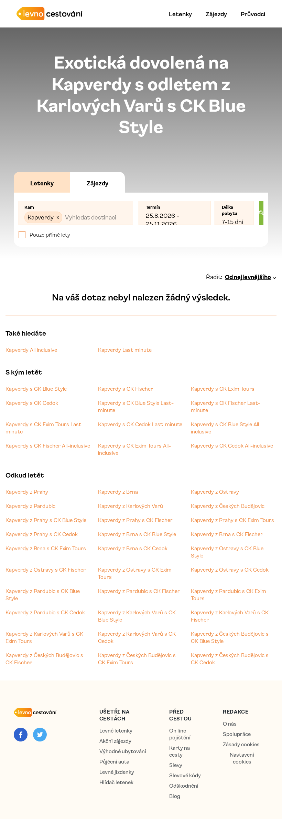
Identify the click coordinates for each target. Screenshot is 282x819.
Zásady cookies (241, 744)
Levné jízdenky (116, 772)
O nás (230, 723)
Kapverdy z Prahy (27, 492)
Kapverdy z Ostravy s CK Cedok (230, 569)
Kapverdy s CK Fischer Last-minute (225, 406)
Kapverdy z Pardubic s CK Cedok (45, 612)
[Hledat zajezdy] (261, 213)
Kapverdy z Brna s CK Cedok (132, 548)
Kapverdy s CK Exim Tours (222, 389)
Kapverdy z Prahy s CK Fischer (135, 520)
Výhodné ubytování (122, 751)
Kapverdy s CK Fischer (125, 389)
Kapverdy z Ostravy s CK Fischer (46, 569)
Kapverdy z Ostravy (215, 492)
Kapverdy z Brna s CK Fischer (227, 534)
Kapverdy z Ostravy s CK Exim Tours (135, 573)
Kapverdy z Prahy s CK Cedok (42, 534)
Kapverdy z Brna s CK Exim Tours (46, 548)
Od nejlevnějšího (248, 276)
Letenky (180, 14)
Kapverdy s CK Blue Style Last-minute (136, 406)
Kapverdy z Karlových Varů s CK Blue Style (137, 616)
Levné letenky (115, 730)
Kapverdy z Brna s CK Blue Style (137, 534)
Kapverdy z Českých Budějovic (227, 506)
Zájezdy (216, 14)
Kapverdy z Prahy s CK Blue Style (46, 520)
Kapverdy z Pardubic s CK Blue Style (43, 594)
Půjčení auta (114, 761)
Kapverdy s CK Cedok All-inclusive (232, 445)
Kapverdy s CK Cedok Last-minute (140, 424)
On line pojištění (180, 734)
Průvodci (253, 14)
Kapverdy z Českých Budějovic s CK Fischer (44, 658)
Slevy (175, 765)
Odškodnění (183, 785)
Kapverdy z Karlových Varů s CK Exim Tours (44, 637)
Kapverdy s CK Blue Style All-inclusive (226, 427)
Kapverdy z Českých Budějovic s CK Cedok (230, 658)
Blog (174, 796)
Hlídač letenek (116, 782)
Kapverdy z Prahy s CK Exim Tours (232, 520)
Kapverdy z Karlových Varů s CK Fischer (230, 616)
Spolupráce (237, 734)
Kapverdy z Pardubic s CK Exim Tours (228, 594)
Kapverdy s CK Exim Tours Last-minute (45, 427)
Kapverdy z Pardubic (30, 506)
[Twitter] (40, 734)
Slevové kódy (185, 775)
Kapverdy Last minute (125, 350)
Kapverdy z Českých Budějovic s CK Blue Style (230, 637)
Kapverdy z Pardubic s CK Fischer (139, 591)
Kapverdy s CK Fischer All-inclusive (48, 445)
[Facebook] (21, 734)
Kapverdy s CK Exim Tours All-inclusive (134, 449)
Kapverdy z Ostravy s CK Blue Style (227, 552)
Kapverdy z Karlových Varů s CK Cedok (137, 637)
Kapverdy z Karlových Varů (130, 506)
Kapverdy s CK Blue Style (36, 389)
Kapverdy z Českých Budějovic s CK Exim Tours (137, 658)
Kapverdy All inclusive (31, 350)
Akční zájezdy (115, 741)
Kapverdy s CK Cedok (32, 403)
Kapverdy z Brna (118, 492)
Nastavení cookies (242, 758)
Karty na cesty (179, 751)
